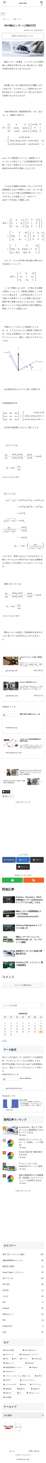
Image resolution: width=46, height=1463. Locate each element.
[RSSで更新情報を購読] (33, 880)
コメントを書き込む (23, 985)
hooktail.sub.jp (11, 728)
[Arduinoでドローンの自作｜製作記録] (10, 661)
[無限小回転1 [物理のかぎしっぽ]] (10, 718)
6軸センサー (9, 796)
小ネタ (7, 792)
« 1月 (4, 1041)
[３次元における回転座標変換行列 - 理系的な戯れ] (10, 743)
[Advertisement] (23, 827)
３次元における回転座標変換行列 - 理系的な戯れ (31, 740)
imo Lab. (23, 3)
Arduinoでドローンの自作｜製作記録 (31, 658)
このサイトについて (23, 1455)
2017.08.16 (38, 670)
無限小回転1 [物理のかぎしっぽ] (30, 714)
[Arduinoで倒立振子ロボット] (10, 686)
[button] (37, 860)
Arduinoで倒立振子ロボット (29, 682)
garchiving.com (12, 671)
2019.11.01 (38, 695)
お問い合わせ (34, 1451)
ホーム (12, 1451)
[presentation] (31, 196)
